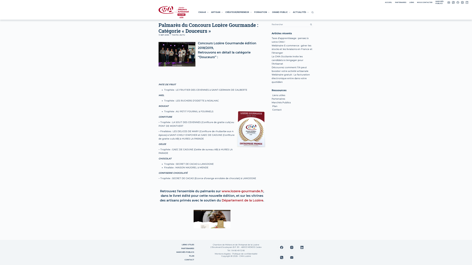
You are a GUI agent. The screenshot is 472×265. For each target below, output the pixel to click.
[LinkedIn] (467, 2)
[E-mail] (448, 2)
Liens (411, 2)
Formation (260, 12)
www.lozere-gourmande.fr (242, 191)
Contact (277, 109)
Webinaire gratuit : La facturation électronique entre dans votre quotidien (291, 78)
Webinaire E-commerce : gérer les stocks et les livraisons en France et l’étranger (292, 49)
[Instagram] (462, 2)
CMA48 (202, 12)
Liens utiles (278, 95)
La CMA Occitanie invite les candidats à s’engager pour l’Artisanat (287, 60)
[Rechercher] (312, 12)
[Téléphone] (453, 2)
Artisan (215, 12)
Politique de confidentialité (244, 254)
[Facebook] (458, 2)
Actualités (299, 12)
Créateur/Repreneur (237, 12)
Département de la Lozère (242, 200)
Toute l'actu (178, 35)
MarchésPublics (439, 2)
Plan (274, 106)
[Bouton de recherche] (311, 24)
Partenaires (400, 2)
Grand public (280, 12)
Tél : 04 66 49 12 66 (236, 250)
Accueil (388, 2)
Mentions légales (223, 254)
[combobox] (290, 24)
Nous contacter (424, 2)
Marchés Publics (281, 102)
